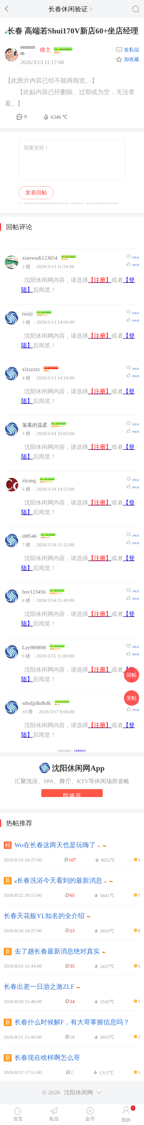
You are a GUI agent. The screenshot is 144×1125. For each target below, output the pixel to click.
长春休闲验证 (68, 9)
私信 (54, 1118)
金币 (90, 1118)
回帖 (131, 675)
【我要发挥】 (80, 750)
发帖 (131, 698)
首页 (18, 1118)
